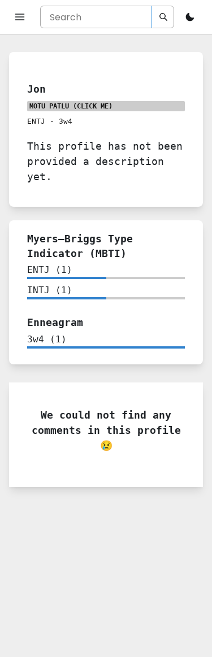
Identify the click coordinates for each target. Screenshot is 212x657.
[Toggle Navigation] (19, 17)
